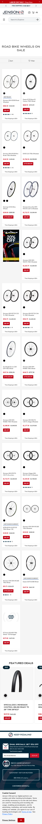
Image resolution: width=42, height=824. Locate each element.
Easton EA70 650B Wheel (30, 581)
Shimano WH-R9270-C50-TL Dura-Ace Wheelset (9, 474)
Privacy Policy (7, 814)
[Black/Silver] (4, 93)
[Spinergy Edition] (4, 201)
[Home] (13, 13)
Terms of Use (27, 812)
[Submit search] (37, 20)
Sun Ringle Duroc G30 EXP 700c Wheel (10, 367)
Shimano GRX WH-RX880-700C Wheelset (10, 421)
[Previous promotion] (6, 6)
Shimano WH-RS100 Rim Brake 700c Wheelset (10, 154)
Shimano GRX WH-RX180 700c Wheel (11, 581)
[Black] (4, 147)
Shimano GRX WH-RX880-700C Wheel (29, 367)
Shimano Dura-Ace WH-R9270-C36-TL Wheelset (30, 207)
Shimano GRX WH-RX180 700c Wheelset (31, 527)
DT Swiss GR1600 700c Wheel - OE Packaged (10, 633)
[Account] (29, 12)
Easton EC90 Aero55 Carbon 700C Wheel (29, 100)
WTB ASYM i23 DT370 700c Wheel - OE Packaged (10, 528)
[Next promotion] (36, 6)
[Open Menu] (4, 19)
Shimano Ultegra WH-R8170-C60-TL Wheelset (30, 474)
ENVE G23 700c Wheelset (31, 153)
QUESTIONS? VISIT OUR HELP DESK (21, 773)
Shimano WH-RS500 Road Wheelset (11, 101)
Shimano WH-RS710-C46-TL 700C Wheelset (31, 314)
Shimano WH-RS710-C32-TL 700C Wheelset (11, 314)
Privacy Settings (8, 820)
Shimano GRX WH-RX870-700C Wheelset (30, 261)
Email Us (22, 778)
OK (21, 820)
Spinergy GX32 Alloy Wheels (9, 207)
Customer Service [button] (20, 786)
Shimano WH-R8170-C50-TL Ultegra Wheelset (30, 421)
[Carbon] (24, 93)
